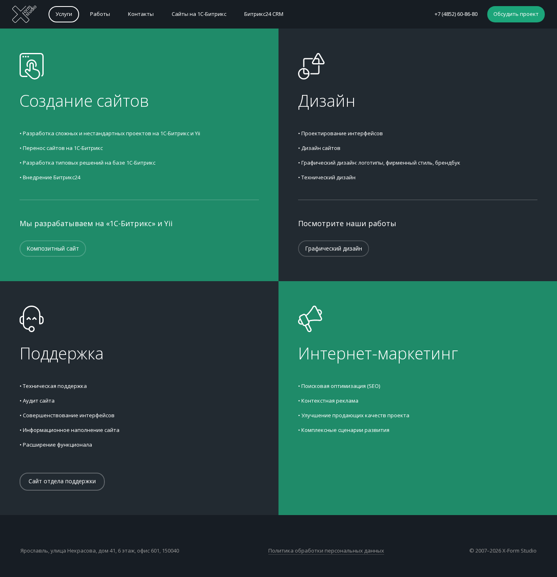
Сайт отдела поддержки (62, 481)
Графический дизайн (333, 248)
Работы (100, 14)
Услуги (63, 14)
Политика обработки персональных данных (326, 550)
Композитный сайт (53, 248)
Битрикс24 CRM (263, 14)
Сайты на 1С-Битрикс (199, 14)
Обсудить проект (516, 14)
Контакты (141, 14)
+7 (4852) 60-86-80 (456, 14)
